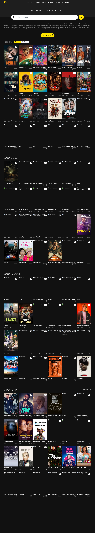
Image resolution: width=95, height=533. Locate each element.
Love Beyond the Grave (38, 352)
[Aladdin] (84, 171)
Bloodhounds (22, 378)
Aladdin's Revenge (66, 183)
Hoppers (21, 93)
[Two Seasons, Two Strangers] (69, 250)
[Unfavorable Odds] (55, 482)
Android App (65, 2)
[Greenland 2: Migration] (84, 108)
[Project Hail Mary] (26, 55)
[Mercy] (40, 134)
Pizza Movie (36, 93)
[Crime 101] (11, 82)
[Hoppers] (26, 82)
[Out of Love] (11, 224)
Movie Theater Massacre (10, 209)
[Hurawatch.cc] (5, 2)
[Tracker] (11, 313)
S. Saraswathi (65, 209)
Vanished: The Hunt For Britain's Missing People (15, 415)
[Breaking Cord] (26, 250)
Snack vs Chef (36, 467)
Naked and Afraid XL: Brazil (54, 325)
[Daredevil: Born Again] (40, 287)
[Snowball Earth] (84, 340)
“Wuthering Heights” (9, 120)
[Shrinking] (69, 366)
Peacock (79, 236)
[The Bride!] (11, 55)
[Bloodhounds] (26, 366)
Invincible (6, 299)
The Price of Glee (52, 441)
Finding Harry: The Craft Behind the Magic (43, 236)
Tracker (6, 325)
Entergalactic (22, 494)
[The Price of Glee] (55, 429)
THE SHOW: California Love (10, 467)
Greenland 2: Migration (82, 120)
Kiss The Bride (51, 236)
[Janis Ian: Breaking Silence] (26, 171)
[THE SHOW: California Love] (11, 456)
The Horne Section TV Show (69, 467)
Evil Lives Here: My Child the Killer (41, 378)
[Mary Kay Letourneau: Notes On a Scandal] (84, 482)
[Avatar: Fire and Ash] (69, 55)
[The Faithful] (55, 287)
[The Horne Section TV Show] (69, 456)
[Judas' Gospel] (84, 250)
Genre (32, 2)
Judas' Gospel (80, 262)
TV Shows (51, 2)
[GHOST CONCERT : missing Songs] (11, 340)
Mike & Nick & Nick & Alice (68, 146)
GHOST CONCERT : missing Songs (12, 352)
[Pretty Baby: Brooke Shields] (26, 429)
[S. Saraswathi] (69, 198)
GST (63, 236)
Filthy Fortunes (22, 325)
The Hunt (50, 378)
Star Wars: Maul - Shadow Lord (69, 299)
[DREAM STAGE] (11, 366)
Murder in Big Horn (8, 441)
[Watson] (84, 287)
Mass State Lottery (37, 262)
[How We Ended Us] (11, 171)
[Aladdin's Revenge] (69, 171)
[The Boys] (26, 287)
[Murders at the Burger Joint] (69, 482)
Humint (20, 146)
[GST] (69, 224)
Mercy (34, 146)
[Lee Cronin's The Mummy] (11, 134)
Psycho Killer (65, 93)
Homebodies (80, 378)
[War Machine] (40, 108)
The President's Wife (38, 183)
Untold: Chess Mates (67, 120)
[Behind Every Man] (69, 313)
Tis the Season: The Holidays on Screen (57, 467)
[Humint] (26, 134)
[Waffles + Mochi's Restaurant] (84, 456)
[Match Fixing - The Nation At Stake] (55, 250)
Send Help (50, 146)
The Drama (79, 67)
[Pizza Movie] (40, 82)
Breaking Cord (22, 262)
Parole (64, 415)
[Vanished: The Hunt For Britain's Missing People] (11, 403)
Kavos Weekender (81, 441)
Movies (44, 2)
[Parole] (69, 403)
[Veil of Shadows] (26, 340)
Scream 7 (50, 93)
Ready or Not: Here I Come (54, 120)
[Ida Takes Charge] (40, 313)
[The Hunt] (55, 366)
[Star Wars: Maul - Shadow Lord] (69, 287)
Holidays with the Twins (38, 209)
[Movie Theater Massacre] (11, 198)
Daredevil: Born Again (38, 299)
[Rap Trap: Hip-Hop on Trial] (55, 403)
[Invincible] (11, 287)
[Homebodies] (84, 366)
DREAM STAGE (7, 378)
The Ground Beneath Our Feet (26, 209)
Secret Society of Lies (82, 415)
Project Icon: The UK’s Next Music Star (28, 415)
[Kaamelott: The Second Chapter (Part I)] (84, 198)
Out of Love (7, 236)
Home (27, 2)
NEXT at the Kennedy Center (10, 494)
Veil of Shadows (22, 352)
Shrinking (64, 378)
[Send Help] (55, 134)
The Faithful (50, 299)
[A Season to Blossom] (55, 171)
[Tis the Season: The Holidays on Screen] (55, 456)
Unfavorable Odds (52, 494)
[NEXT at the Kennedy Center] (11, 482)
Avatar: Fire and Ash (67, 67)
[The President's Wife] (40, 171)
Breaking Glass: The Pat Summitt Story (28, 236)
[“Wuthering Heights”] (11, 108)
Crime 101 (6, 93)
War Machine (36, 120)
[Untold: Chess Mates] (69, 108)
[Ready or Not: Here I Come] (55, 108)
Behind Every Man (66, 325)
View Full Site (46, 35)
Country (38, 2)
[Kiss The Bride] (55, 224)
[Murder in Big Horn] (11, 429)
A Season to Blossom (53, 183)
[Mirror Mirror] (40, 482)
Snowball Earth (80, 352)
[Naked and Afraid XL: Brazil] (55, 313)
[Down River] (11, 250)
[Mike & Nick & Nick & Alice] (69, 134)
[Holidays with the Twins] (40, 198)
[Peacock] (84, 224)
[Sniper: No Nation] (55, 55)
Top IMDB (57, 2)
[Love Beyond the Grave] (40, 340)
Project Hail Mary (23, 67)
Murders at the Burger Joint (69, 494)
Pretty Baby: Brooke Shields (25, 441)
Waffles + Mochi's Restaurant (84, 467)
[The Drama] (84, 55)
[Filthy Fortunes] (26, 313)
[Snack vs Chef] (40, 456)
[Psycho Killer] (69, 82)
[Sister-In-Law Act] (55, 198)
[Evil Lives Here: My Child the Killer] (40, 366)
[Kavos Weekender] (84, 429)
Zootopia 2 (21, 120)
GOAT (78, 93)
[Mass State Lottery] (40, 250)
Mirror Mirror (36, 494)
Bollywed (64, 441)
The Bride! (6, 67)
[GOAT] (84, 82)
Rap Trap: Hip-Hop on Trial (54, 415)
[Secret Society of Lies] (84, 403)
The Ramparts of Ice (52, 352)
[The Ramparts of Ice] (55, 340)
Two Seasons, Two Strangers (69, 262)
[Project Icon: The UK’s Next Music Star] (26, 403)
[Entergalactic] (26, 482)
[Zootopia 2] (26, 108)
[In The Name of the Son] (40, 403)
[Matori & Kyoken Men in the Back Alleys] (84, 313)
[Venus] (26, 456)
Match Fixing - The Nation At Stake (56, 262)
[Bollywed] (69, 429)
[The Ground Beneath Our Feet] (26, 198)
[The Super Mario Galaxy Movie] (40, 55)
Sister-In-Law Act (52, 209)
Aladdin (79, 183)
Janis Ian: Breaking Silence (25, 183)
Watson (78, 299)
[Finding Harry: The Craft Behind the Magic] (84, 134)
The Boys (21, 299)
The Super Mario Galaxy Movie (40, 67)
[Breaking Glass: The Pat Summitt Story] (26, 224)
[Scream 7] (55, 82)
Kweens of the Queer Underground (41, 441)
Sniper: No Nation (52, 67)
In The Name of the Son (38, 415)
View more (85, 389)
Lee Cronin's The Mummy (10, 146)
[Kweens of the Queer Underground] (40, 429)
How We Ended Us (8, 183)
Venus (20, 467)
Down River (7, 262)
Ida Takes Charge (37, 325)
